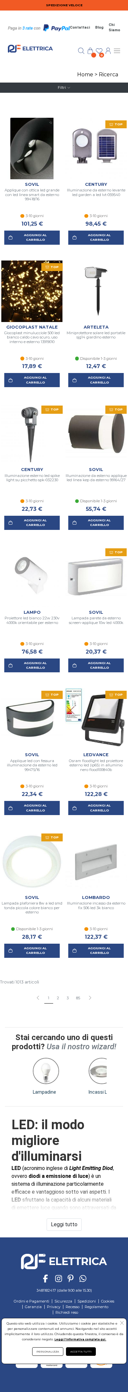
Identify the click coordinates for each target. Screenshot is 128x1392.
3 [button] (68, 998)
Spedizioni (86, 1301)
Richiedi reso (66, 1312)
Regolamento (96, 1307)
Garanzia (33, 1307)
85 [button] (78, 998)
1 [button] (48, 998)
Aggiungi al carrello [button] (35, 237)
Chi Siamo (114, 28)
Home (85, 74)
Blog (99, 27)
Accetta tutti (81, 1351)
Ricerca (108, 74)
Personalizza (47, 1351)
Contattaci (80, 27)
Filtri (62, 87)
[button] (90, 998)
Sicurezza (63, 1301)
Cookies (107, 1301)
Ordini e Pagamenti (31, 1301)
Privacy (53, 1307)
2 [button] (58, 998)
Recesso (72, 1307)
